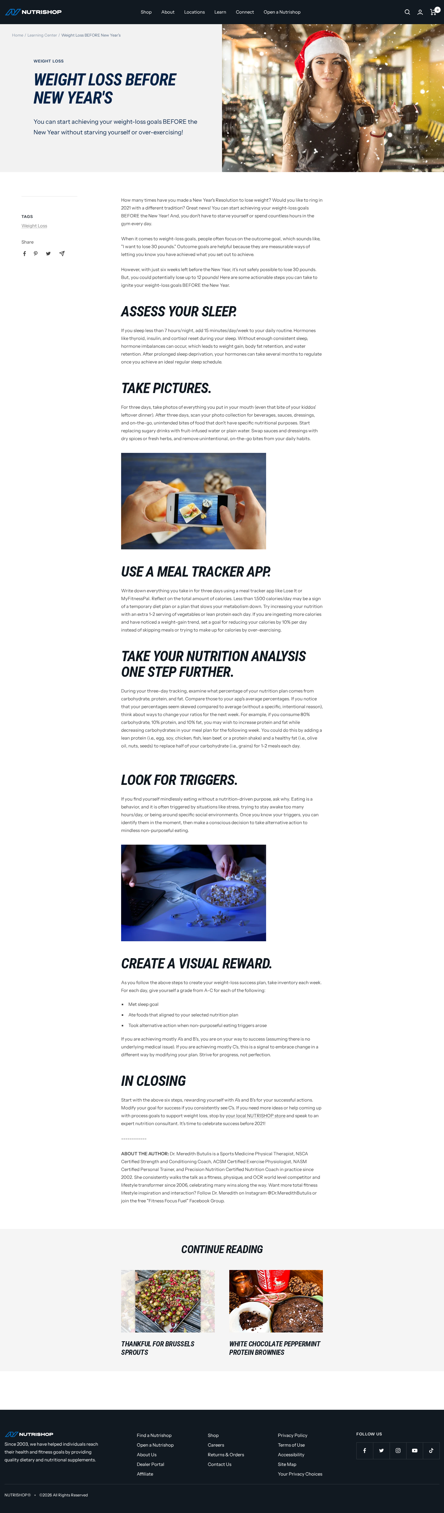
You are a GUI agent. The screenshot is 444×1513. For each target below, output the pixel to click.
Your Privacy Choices (300, 1474)
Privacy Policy (292, 1435)
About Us (146, 1454)
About (168, 12)
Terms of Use (291, 1445)
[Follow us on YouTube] (414, 1450)
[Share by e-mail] (62, 253)
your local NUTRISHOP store (255, 1115)
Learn (220, 12)
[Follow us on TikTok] (431, 1450)
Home (17, 35)
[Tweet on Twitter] (48, 253)
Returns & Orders (226, 1454)
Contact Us (219, 1464)
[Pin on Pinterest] (35, 253)
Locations (194, 12)
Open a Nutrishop (282, 12)
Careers (216, 1445)
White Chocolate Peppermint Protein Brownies (274, 1348)
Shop (146, 12)
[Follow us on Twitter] (381, 1450)
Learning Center (42, 35)
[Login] (420, 12)
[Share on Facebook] (24, 253)
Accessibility (291, 1454)
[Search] (407, 12)
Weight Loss (49, 61)
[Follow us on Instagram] (398, 1450)
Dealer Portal (150, 1464)
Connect (245, 12)
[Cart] (433, 12)
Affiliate (145, 1474)
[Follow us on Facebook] (364, 1450)
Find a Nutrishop (154, 1435)
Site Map (287, 1464)
